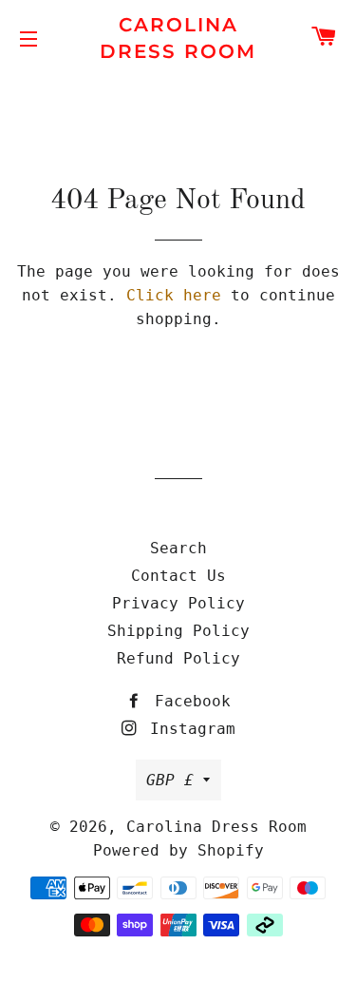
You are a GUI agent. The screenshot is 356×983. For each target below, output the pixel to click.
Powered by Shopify (178, 850)
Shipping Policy (178, 631)
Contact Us (178, 576)
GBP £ (170, 780)
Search (178, 548)
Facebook (188, 701)
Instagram (188, 729)
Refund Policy (178, 658)
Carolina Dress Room (178, 38)
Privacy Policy (178, 603)
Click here (173, 295)
